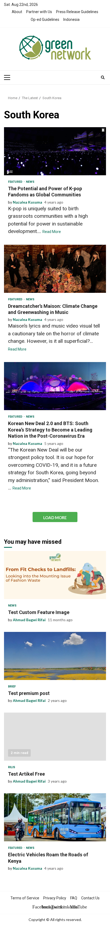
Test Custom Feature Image (55, 575)
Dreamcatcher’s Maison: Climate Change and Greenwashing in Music (55, 269)
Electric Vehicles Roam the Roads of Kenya (55, 817)
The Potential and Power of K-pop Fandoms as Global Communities (55, 151)
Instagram (46, 907)
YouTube (74, 907)
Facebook (36, 907)
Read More (51, 232)
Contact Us (90, 898)
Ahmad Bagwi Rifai (29, 619)
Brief (12, 686)
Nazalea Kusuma (27, 202)
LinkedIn (64, 907)
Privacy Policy (54, 898)
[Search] (102, 77)
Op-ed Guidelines (45, 19)
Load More (55, 517)
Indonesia (71, 19)
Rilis (11, 767)
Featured (15, 181)
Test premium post (55, 656)
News (30, 181)
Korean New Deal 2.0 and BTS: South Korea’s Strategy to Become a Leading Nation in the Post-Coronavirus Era (55, 386)
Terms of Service (24, 898)
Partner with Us (39, 12)
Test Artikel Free (55, 737)
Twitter (55, 907)
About (17, 12)
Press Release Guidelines (77, 12)
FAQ (73, 898)
